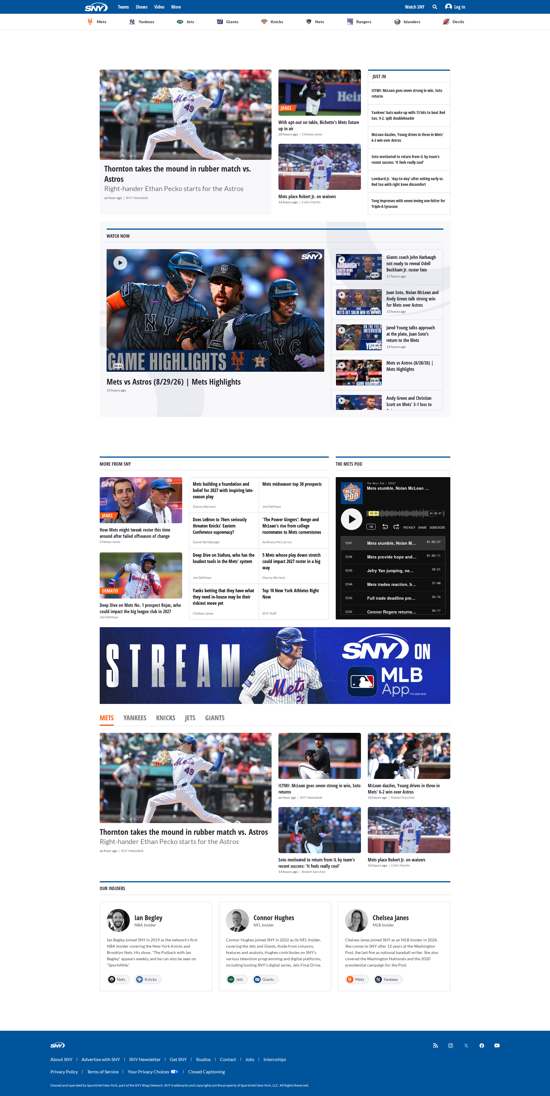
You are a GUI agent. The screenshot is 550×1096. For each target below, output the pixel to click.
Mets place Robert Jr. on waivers (307, 196)
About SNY (61, 1059)
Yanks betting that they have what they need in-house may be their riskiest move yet (223, 596)
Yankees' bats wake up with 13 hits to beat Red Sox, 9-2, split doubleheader (408, 115)
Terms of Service (103, 1071)
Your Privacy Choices (148, 1071)
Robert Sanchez (403, 797)
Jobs (249, 1059)
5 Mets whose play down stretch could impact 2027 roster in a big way (291, 561)
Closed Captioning (206, 1071)
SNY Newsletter (145, 1059)
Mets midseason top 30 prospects (292, 484)
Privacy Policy (64, 1071)
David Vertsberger (206, 542)
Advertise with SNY (101, 1059)
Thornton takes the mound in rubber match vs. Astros (177, 173)
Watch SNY (415, 7)
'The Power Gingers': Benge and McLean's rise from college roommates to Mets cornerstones (291, 525)
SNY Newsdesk (137, 198)
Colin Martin (311, 202)
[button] (455, 7)
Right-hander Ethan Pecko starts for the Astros (173, 188)
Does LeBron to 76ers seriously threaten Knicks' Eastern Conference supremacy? (220, 525)
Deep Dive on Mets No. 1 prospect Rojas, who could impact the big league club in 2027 (140, 608)
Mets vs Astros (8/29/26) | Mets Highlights (174, 381)
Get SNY (178, 1059)
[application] (215, 310)
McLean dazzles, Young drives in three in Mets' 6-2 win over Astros (404, 788)
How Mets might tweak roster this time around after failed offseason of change (135, 533)
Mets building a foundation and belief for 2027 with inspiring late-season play (223, 490)
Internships (275, 1059)
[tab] (107, 718)
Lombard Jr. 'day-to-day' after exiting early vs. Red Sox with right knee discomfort (408, 181)
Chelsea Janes (312, 134)
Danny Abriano (204, 506)
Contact (228, 1059)
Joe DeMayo (109, 617)
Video (159, 7)
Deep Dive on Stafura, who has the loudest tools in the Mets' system (223, 558)
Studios (203, 1059)
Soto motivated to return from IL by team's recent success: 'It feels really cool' (405, 159)
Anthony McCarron (277, 542)
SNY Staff (269, 613)
